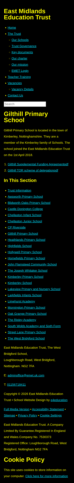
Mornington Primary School (26, 307)
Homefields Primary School (26, 258)
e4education (59, 400)
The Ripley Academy (22, 320)
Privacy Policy (27, 415)
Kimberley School (20, 283)
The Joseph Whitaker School (27, 270)
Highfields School (20, 246)
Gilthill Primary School (23, 233)
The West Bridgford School (26, 338)
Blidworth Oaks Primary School (29, 202)
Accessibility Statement (48, 409)
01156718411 (16, 384)
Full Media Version (16, 409)
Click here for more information (46, 476)
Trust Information (19, 190)
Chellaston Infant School (24, 215)
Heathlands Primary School (26, 239)
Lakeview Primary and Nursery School (34, 289)
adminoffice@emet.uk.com (26, 375)
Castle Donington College (25, 209)
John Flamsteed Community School (32, 264)
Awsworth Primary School (25, 196)
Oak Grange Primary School (27, 313)
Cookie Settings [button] (51, 415)
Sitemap (9, 415)
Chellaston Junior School (25, 221)
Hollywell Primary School (25, 252)
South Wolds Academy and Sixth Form (34, 326)
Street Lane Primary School (27, 332)
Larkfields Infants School (25, 295)
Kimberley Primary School (25, 276)
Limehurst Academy (21, 301)
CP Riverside (17, 227)
